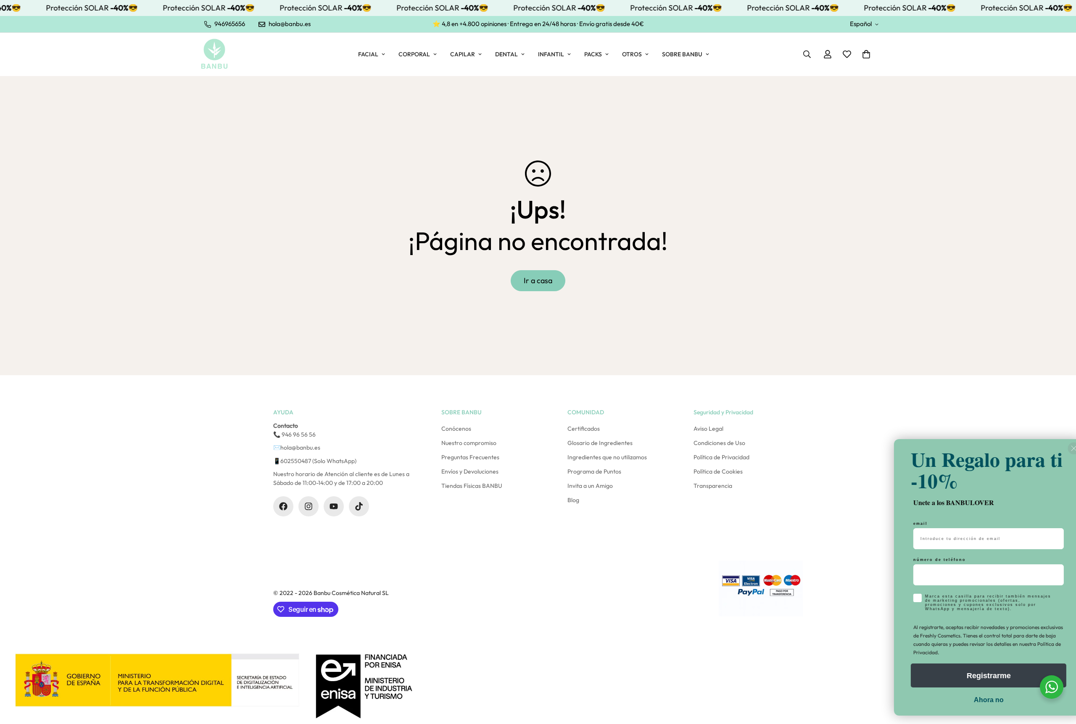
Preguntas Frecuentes (470, 457)
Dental (506, 54)
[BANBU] (214, 54)
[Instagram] (308, 506)
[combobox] (913, 575)
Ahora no (973, 699)
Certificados (583, 428)
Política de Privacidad (721, 457)
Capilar (462, 54)
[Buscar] (807, 54)
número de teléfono (923, 560)
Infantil (551, 54)
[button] (866, 54)
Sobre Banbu (682, 54)
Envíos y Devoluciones (469, 471)
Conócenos (456, 428)
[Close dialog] (1058, 450)
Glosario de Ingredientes (600, 443)
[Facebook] (283, 506)
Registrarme (973, 675)
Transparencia (713, 486)
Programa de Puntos (594, 471)
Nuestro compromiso (468, 443)
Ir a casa (538, 280)
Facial (368, 54)
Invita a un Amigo (590, 486)
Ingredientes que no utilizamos (607, 457)
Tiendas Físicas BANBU (471, 486)
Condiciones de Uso (719, 443)
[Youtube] (334, 506)
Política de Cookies (718, 471)
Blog (573, 500)
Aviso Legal (708, 428)
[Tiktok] (359, 506)
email (905, 523)
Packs (593, 54)
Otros (632, 54)
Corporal (414, 54)
